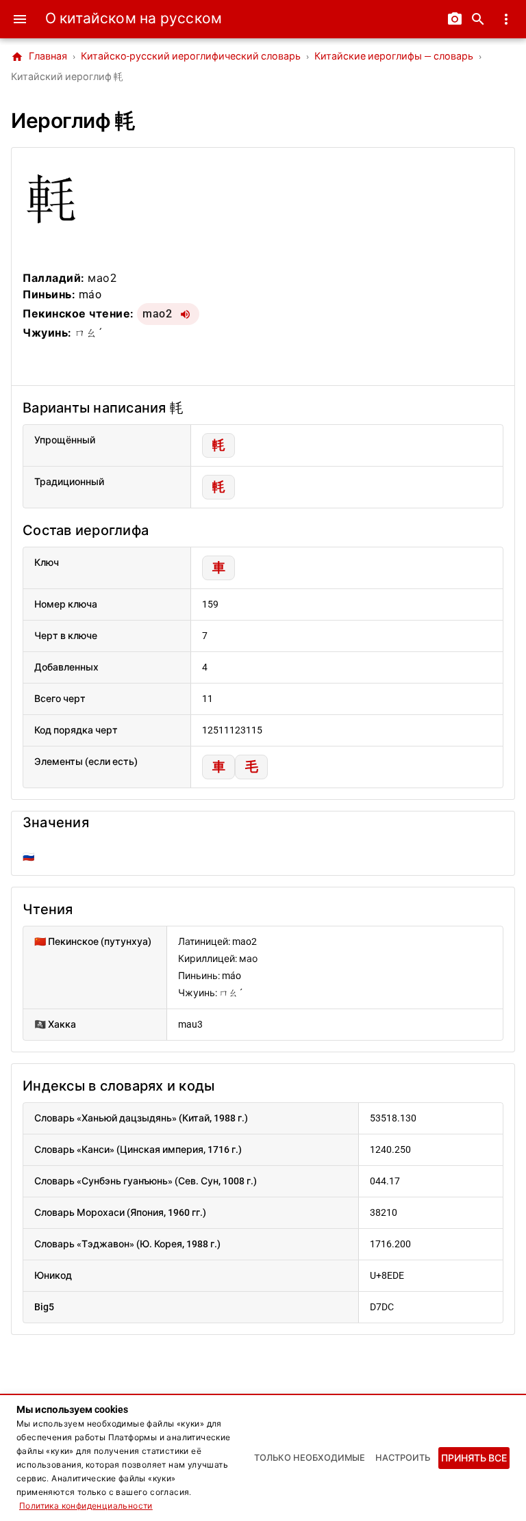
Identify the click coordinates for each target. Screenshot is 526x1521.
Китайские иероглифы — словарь (393, 56)
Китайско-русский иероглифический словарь (191, 56)
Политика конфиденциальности (86, 1506)
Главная (39, 57)
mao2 (157, 313)
